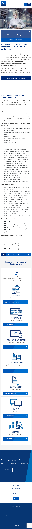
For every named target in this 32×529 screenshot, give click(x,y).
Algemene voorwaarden (16, 510)
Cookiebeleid (16, 520)
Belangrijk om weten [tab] (16, 86)
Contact (16, 493)
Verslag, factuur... (10, 371)
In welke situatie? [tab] (16, 90)
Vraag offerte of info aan (12, 302)
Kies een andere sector (15, 39)
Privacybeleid (16, 525)
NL (25, 4)
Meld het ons (8, 438)
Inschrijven (7, 470)
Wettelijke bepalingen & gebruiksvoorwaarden (16, 515)
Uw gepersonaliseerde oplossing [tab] (16, 78)
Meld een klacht (9, 415)
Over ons (16, 486)
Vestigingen (16, 488)
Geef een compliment (10, 393)
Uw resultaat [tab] (16, 82)
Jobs (16, 491)
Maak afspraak (9, 324)
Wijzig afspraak (9, 347)
